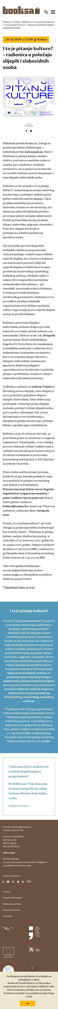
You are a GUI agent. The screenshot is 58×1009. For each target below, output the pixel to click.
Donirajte (7, 916)
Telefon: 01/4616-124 (13, 830)
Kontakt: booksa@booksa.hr (17, 827)
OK (27, 1003)
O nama (6, 891)
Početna (7, 22)
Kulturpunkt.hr (34, 152)
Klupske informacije (12, 897)
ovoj (16, 579)
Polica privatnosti (11, 910)
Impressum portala (12, 904)
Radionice (26, 22)
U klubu (16, 22)
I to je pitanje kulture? (43, 22)
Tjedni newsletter (11, 876)
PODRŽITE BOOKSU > (19, 806)
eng (29, 882)
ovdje (15, 575)
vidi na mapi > (9, 852)
